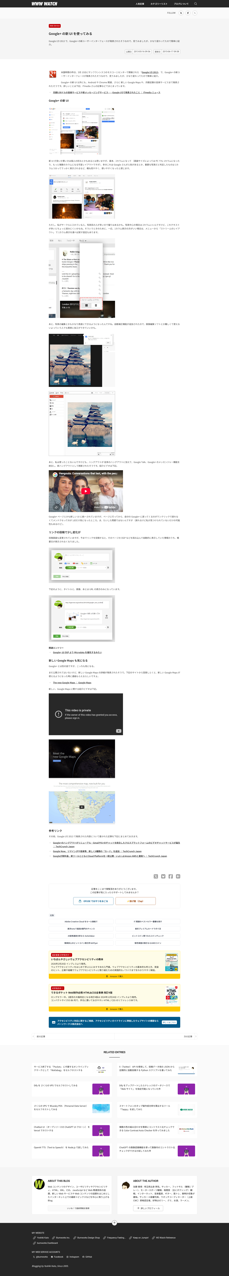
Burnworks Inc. (63, 1237)
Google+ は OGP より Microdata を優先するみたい (77, 652)
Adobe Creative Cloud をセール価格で (81, 921)
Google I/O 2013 (150, 72)
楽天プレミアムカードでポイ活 (148, 928)
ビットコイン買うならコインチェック (148, 935)
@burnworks (42, 1257)
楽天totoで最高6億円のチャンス (81, 928)
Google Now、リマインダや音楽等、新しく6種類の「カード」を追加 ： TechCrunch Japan (97, 851)
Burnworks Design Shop (88, 1237)
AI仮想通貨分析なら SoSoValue (81, 935)
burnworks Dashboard (47, 1243)
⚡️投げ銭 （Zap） (135, 901)
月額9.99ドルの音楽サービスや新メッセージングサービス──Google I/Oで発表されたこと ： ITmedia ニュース (106, 92)
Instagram (74, 1257)
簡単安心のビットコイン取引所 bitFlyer (81, 943)
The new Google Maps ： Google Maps (72, 682)
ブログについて (181, 3)
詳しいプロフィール (150, 1208)
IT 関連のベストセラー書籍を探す (148, 921)
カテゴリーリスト (159, 3)
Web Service (55, 26)
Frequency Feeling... (116, 1237)
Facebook (58, 1257)
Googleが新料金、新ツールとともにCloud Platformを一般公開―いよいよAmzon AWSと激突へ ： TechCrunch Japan (110, 856)
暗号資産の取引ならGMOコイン (148, 943)
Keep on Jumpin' (141, 1237)
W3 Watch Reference (165, 1237)
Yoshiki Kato (43, 1237)
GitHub (88, 1257)
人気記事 (140, 3)
